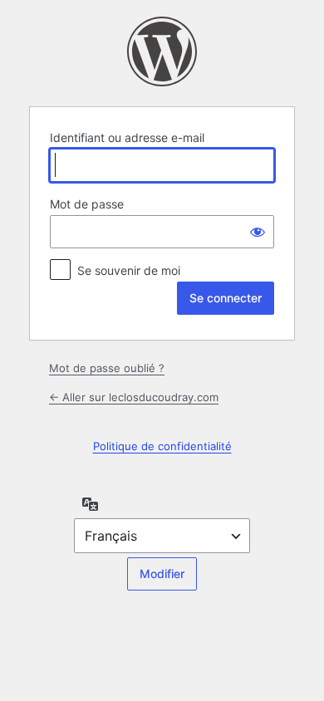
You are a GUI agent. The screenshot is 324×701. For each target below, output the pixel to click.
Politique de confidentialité (162, 446)
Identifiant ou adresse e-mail (127, 137)
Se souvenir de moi (128, 270)
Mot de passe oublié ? (106, 368)
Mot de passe (87, 204)
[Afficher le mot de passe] (257, 231)
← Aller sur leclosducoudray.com (133, 397)
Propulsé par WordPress (162, 51)
